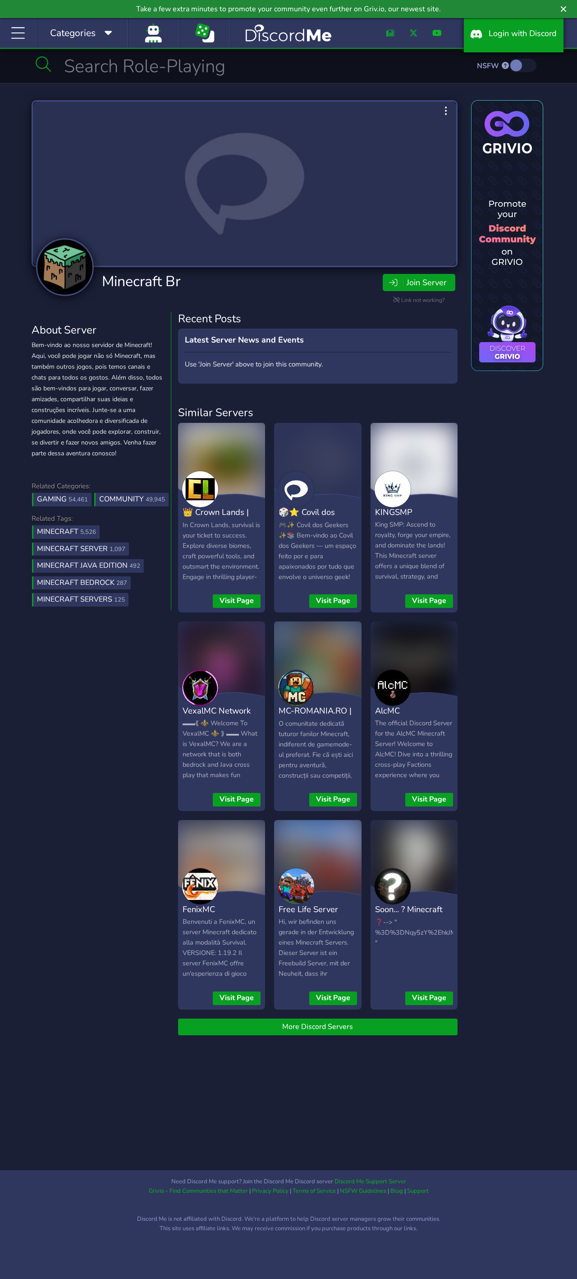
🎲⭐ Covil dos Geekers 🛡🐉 (307, 518)
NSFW (489, 66)
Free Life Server (308, 909)
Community (132, 499)
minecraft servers (81, 599)
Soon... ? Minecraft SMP (408, 916)
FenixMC (199, 909)
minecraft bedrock (82, 583)
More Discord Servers (317, 1027)
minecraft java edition (88, 565)
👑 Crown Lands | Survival (216, 518)
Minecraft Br (141, 281)
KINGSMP (393, 512)
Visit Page (237, 601)
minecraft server (81, 549)
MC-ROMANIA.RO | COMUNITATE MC (315, 717)
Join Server (426, 282)
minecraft (66, 532)
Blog (396, 1191)
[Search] (43, 64)
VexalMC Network (217, 710)
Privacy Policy (270, 1191)
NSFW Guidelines (363, 1191)
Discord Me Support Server (370, 1181)
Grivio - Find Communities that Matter (198, 1191)
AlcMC (387, 710)
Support (418, 1191)
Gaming (62, 499)
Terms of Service (314, 1191)
